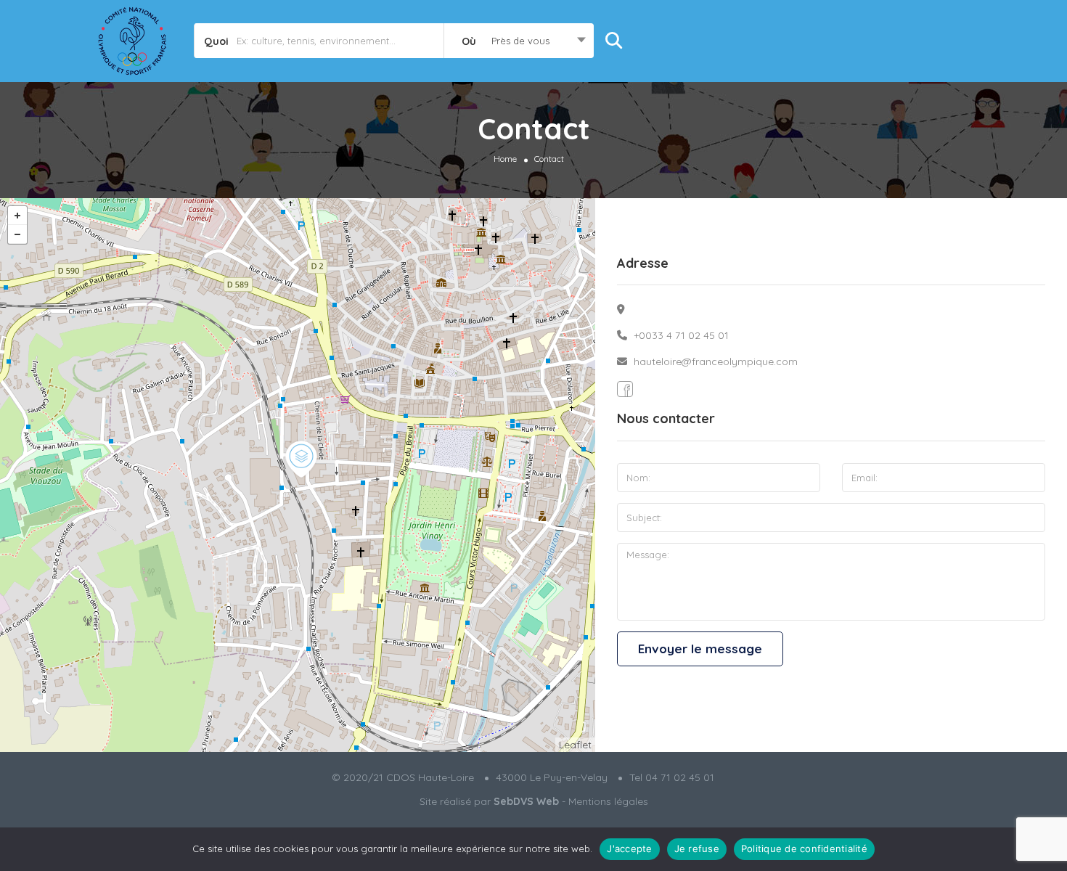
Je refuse (696, 848)
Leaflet (575, 744)
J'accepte (629, 848)
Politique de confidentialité (804, 848)
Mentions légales (608, 801)
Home (505, 157)
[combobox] (518, 40)
